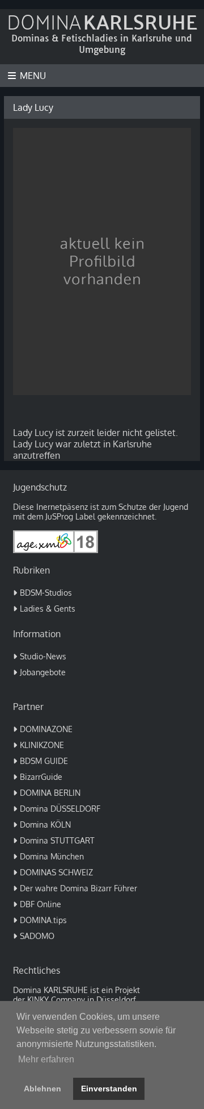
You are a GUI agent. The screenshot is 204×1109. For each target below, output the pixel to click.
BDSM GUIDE (44, 761)
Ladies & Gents (47, 608)
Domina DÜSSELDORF (60, 808)
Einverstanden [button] (109, 1088)
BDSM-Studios (46, 592)
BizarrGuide (41, 777)
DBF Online (40, 904)
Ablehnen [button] (42, 1088)
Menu (33, 75)
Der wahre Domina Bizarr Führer (78, 888)
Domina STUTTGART (57, 840)
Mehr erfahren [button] (46, 1059)
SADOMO (37, 936)
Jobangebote (43, 672)
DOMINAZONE (46, 729)
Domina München (52, 856)
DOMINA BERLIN (50, 793)
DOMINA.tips (43, 920)
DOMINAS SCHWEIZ (56, 872)
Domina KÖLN (45, 824)
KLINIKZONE (42, 745)
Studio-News (43, 656)
